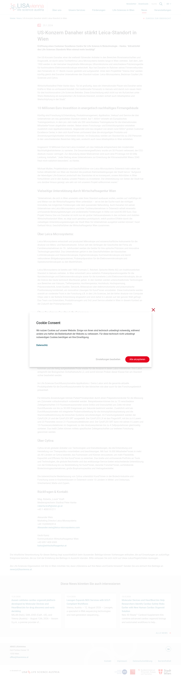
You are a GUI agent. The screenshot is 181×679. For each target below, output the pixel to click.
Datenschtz (42, 345)
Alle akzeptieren (137, 359)
